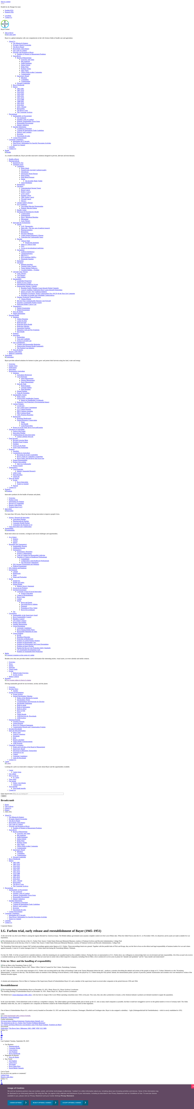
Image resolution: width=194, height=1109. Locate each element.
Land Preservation (27, 426)
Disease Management (28, 380)
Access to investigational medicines (32, 248)
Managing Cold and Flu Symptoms (28, 330)
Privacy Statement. (67, 1096)
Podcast (15, 485)
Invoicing (20, 134)
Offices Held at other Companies (31, 72)
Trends (19, 224)
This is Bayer (9, 33)
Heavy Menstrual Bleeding (29, 217)
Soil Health (24, 424)
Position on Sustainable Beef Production (30, 651)
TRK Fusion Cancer (27, 197)
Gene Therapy (21, 273)
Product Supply (18, 466)
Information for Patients (16, 501)
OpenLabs (16, 476)
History (15, 87)
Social (11, 579)
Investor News (13, 689)
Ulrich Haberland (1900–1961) (22, 995)
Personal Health (14, 315)
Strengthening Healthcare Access (27, 284)
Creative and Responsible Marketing (28, 344)
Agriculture (8, 355)
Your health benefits (19, 788)
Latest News (13, 1062)
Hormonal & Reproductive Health (28, 212)
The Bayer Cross (22, 110)
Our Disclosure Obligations (29, 562)
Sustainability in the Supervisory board (25, 615)
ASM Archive (21, 718)
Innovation (16, 335)
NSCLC (23, 201)
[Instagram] (1, 1039)
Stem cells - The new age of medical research (35, 228)
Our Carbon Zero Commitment (27, 407)
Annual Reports (18, 723)
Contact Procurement (19, 138)
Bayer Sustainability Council (22, 617)
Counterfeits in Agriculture (21, 453)
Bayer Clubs (21, 597)
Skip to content (5, 2)
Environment (13, 570)
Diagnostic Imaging (27, 259)
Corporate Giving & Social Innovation (29, 591)
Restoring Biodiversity (24, 418)
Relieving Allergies (23, 326)
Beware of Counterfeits (16, 503)
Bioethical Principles (23, 637)
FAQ (22, 246)
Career (7, 761)
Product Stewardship (19, 462)
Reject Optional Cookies (42, 1103)
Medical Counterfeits (15, 353)
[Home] (5, 27)
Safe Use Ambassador (24, 464)
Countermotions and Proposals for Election (30, 701)
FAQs (19, 712)
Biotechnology (25, 386)
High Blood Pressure (27, 177)
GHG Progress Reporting (25, 415)
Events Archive (18, 675)
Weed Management (27, 378)
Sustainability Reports (20, 546)
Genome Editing (26, 387)
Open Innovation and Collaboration (20, 526)
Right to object (21, 709)
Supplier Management (20, 624)
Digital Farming (22, 391)
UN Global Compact (19, 621)
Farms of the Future (19, 431)
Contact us (12, 790)
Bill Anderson (25, 61)
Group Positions (18, 633)
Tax (14, 611)
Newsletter (12, 1064)
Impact (15, 542)
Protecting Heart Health (24, 324)
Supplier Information (19, 127)
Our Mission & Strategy (20, 43)
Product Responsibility (20, 460)
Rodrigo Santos (26, 69)
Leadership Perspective (24, 281)
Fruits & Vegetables (23, 393)
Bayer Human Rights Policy (26, 630)
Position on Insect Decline (25, 646)
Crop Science (13, 1050)
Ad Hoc (15, 691)
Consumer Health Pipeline (21, 523)
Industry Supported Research (26, 471)
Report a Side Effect (15, 351)
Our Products (13, 1052)
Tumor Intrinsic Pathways (29, 268)
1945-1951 (20, 96)
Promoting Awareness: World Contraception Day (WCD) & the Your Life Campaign (48, 293)
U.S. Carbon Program (24, 409)
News (11, 664)
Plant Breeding (26, 389)
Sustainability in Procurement (22, 116)
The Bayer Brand (18, 47)
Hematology (21, 184)
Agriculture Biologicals (24, 375)
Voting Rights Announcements (22, 741)
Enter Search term (6, 794)
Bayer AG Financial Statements (23, 725)
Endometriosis (25, 215)
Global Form (5, 1075)
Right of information (23, 707)
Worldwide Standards (32, 242)
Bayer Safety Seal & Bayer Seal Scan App (30, 458)
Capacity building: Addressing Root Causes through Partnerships (41, 290)
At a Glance (13, 537)
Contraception (25, 213)
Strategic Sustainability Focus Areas (28, 121)
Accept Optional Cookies (72, 1103)
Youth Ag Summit (22, 484)
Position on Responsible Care (26, 642)
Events (15, 480)
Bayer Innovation (22, 482)
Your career (12, 779)
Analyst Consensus (19, 734)
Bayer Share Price (14, 1066)
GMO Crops (17, 473)
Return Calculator (18, 740)
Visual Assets (13, 669)
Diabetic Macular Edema (29, 208)
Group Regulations (19, 626)
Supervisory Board (23, 76)
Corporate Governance (16, 745)
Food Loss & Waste (19, 446)
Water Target (21, 396)
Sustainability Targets (20, 395)
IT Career (16, 777)
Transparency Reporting (24, 551)
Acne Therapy (25, 221)
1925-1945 (20, 94)
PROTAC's (24, 255)
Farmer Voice (13, 366)
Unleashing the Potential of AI (22, 525)
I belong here (17, 785)
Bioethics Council (18, 619)
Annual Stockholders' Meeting (22, 696)
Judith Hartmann (26, 63)
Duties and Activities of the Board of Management (29, 747)
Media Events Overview (20, 673)
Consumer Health (14, 1048)
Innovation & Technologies (21, 223)
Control (15, 754)
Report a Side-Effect (15, 505)
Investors (8, 678)
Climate (15, 571)
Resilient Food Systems (20, 442)
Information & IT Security (21, 141)
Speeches (12, 667)
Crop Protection (22, 377)
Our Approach (21, 118)
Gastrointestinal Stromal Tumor (31, 188)
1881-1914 (20, 90)
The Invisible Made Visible (33, 181)
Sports (19, 601)
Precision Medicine (27, 233)
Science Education (27, 593)
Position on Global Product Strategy (28, 640)
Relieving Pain (21, 322)
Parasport (24, 606)
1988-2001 (20, 101)
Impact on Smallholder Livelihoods (32, 400)
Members (24, 78)
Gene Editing (21, 277)
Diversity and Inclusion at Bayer (23, 52)
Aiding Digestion (22, 319)
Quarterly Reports (18, 721)
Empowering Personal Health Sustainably (30, 346)
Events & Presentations (16, 692)
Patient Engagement (23, 310)
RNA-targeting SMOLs (28, 257)
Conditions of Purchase (24, 128)
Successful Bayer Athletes (29, 604)
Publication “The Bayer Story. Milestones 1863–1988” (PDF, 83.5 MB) (24, 1028)
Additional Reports (19, 548)
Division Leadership (23, 83)
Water (23, 422)
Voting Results (21, 714)
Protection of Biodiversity (25, 639)
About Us (12, 41)
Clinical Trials (25, 241)
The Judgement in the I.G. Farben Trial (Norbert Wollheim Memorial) (23, 1023)
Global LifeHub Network (25, 436)
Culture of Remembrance (25, 595)
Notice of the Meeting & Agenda (27, 698)
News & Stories (18, 312)
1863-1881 (20, 89)
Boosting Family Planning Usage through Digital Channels (40, 288)
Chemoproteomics (27, 253)
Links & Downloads (19, 758)
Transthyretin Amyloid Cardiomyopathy (33, 170)
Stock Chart (17, 732)
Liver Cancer (25, 193)
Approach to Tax (18, 752)
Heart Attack (25, 168)
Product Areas (13, 500)
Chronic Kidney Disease (25, 203)
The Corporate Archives (24, 112)
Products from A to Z (15, 507)
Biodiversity (17, 416)
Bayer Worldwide (18, 85)
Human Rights (17, 584)
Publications (13, 367)
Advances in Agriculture (16, 429)
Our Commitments (19, 342)
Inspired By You (18, 163)
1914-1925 (20, 92)
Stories (11, 666)
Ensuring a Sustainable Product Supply (29, 302)
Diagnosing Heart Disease (29, 173)
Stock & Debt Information (17, 730)
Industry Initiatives (23, 125)
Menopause (24, 219)
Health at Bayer (14, 159)
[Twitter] (1, 1034)
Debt (14, 738)
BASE (19, 635)
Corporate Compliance (16, 139)
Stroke (23, 179)
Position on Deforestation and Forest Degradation (32, 644)
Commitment (25, 559)
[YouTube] (2, 1035)
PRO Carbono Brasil (23, 413)
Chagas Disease (26, 299)
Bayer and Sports (26, 602)
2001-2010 (20, 103)
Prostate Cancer (26, 195)
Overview (12, 364)
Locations (8, 15)
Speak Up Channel (19, 145)
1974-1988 (20, 99)
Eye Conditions (22, 204)
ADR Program (17, 743)
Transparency (17, 306)
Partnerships (21, 337)
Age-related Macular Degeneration (32, 206)
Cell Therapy (21, 275)
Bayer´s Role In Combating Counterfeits (30, 456)
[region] (97, 1096)
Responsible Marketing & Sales (27, 631)
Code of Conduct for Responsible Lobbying (31, 555)
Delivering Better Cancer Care (26, 304)
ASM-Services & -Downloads (26, 716)
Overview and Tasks (27, 59)
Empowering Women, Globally (27, 286)
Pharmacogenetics (27, 230)
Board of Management (24, 58)
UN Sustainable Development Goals (28, 650)
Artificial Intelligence (27, 252)
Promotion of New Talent (29, 608)
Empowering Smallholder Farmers (28, 398)
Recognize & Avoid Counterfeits (27, 455)
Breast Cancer (25, 190)
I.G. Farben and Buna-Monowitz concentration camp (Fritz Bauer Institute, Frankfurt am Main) (31, 1025)
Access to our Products (20, 588)
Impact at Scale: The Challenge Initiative (34, 292)
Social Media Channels (16, 1068)
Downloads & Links (23, 136)
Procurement (13, 114)
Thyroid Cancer (26, 199)
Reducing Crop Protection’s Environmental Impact (33, 402)
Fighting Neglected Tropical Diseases (29, 297)
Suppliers (16, 451)
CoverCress (20, 406)
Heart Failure (25, 175)
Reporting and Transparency (18, 544)
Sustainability (17, 279)
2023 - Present (21, 107)
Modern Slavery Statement (25, 586)
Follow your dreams (19, 783)
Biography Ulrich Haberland (10, 1017)
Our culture (12, 774)
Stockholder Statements (24, 703)
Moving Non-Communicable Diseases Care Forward (34, 301)
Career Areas (17, 772)
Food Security (13, 438)
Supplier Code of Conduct (25, 119)
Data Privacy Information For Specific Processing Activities (32, 143)
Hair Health (20, 331)
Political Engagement (19, 566)
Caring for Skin (22, 321)
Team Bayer (17, 56)
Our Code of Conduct (20, 50)
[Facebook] (1, 1032)
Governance (13, 613)
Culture (19, 599)
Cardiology (20, 166)
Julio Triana (24, 70)
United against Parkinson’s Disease (32, 235)
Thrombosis (25, 172)
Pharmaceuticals (14, 161)
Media (7, 653)
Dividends (16, 736)
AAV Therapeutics (27, 226)
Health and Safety (18, 582)
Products (15, 333)
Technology (21, 250)
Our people (12, 781)
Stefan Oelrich (25, 65)
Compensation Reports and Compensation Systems (29, 727)
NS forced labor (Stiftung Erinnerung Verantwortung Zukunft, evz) (22, 1021)
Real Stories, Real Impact (21, 49)
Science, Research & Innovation (19, 517)
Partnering (20, 261)
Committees (25, 79)
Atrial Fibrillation (26, 183)
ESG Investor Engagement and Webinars (26, 564)
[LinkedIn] (1, 1037)
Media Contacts (14, 676)
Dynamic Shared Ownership (22, 45)
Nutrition (16, 444)
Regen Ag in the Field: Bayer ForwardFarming (28, 427)
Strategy (15, 539)
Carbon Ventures (18, 404)
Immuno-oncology (27, 264)
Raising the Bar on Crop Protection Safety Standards (34, 648)
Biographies (21, 108)
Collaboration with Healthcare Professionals (35, 561)
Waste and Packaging (20, 577)
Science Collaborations (24, 553)
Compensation (25, 74)
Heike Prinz (25, 67)
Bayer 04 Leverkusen (28, 610)
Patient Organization (23, 308)
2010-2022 (20, 105)
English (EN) (9, 10)
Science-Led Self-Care (24, 341)
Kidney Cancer (26, 192)
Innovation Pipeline (19, 433)
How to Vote (21, 711)
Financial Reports (14, 720)
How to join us (13, 776)
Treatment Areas (18, 164)
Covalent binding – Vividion (30, 270)
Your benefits (13, 786)
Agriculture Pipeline (19, 519)
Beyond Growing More (20, 440)
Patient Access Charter (24, 282)
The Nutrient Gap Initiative (25, 348)
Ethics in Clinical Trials (28, 244)
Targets (15, 541)
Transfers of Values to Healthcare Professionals (32, 557)
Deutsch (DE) (9, 12)
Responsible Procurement (25, 123)
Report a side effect (7, 1077)
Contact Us (8, 17)
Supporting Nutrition (23, 328)
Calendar (12, 147)
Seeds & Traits (21, 384)
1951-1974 (20, 98)
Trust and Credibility (23, 339)
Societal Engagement (19, 590)
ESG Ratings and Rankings (17, 568)
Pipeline (19, 239)
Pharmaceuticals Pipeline (21, 521)
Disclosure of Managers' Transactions (25, 750)
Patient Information (19, 313)
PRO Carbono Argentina (25, 411)
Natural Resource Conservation (27, 420)
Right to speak (21, 705)
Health (7, 150)
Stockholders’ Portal (23, 700)
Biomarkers (24, 232)
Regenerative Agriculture (17, 371)
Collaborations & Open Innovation (24, 435)
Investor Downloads (15, 729)
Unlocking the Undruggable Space (32, 237)
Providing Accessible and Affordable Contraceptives (37, 295)
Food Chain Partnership (20, 447)
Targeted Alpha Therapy (29, 266)
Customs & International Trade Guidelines (30, 130)
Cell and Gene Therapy (20, 272)
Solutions (16, 317)
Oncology (20, 186)
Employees (16, 581)
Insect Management (27, 382)
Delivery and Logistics (24, 132)
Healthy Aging (21, 210)
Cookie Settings (16, 1103)
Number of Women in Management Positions (31, 54)
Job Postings (13, 1061)
